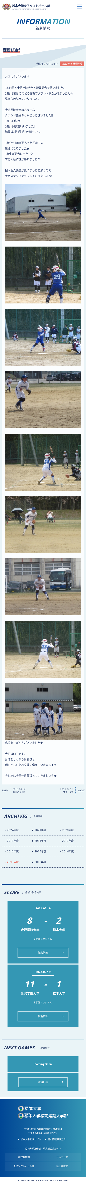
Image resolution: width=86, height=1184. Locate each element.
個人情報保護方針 (56, 1139)
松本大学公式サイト (30, 1139)
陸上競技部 (62, 1166)
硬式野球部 (24, 1157)
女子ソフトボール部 (24, 1166)
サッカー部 (62, 1157)
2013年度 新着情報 (72, 63)
